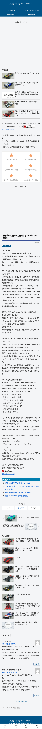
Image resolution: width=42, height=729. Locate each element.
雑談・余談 (7, 246)
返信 (37, 664)
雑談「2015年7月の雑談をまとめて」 (18, 483)
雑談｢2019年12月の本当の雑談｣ (16, 496)
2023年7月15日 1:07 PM (9, 644)
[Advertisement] (21, 45)
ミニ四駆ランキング (8, 129)
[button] (34, 508)
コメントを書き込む (21, 701)
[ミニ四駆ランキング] (29, 126)
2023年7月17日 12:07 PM (9, 672)
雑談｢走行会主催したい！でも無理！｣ (18, 492)
